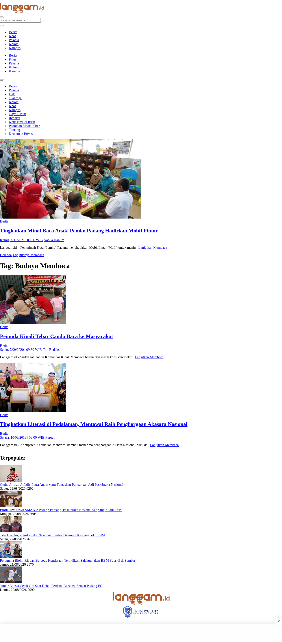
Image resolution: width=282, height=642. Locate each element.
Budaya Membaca (31, 255)
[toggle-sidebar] (2, 25)
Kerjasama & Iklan (22, 122)
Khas (12, 36)
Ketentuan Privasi (21, 134)
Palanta (14, 40)
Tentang (14, 130)
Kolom (14, 44)
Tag (15, 255)
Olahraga (15, 98)
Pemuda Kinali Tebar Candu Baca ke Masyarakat (56, 336)
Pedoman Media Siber (24, 126)
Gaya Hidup (17, 114)
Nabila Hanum (54, 240)
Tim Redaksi (51, 349)
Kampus (14, 48)
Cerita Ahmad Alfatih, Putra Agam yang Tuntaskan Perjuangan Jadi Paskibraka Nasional (61, 484)
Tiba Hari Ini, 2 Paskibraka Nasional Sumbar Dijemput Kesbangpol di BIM (52, 535)
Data (12, 94)
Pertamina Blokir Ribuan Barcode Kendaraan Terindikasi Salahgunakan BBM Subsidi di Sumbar (67, 560)
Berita (13, 32)
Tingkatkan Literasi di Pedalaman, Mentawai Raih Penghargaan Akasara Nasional (93, 424)
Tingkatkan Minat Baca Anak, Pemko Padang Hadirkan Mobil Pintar (79, 231)
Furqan (50, 437)
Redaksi (14, 118)
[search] (2, 17)
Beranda (6, 255)
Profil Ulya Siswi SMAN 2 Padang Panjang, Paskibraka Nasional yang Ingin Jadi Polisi (61, 510)
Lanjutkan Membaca (152, 247)
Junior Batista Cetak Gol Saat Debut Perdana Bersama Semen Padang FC (51, 586)
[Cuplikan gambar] (11, 480)
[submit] (43, 21)
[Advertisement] (141, 633)
